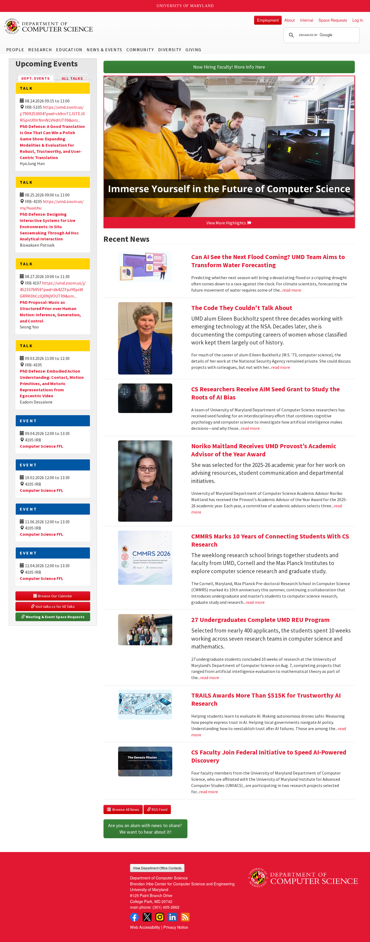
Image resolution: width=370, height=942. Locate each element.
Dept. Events (37, 78)
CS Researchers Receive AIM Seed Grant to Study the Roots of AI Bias (265, 393)
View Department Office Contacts (157, 868)
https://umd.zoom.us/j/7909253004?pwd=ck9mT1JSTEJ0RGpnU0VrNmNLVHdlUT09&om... (52, 113)
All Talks (72, 78)
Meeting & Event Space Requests (55, 616)
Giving (194, 49)
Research (40, 49)
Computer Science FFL (41, 446)
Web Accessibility (145, 927)
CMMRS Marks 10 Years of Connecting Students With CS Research (270, 540)
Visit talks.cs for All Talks (55, 606)
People (15, 49)
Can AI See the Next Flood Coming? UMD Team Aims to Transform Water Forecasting (268, 261)
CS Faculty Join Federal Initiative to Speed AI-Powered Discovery (268, 756)
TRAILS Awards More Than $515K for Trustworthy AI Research (266, 699)
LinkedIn (172, 917)
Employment (268, 20)
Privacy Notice (175, 927)
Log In (357, 20)
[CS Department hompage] (303, 875)
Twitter (147, 917)
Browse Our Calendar (54, 595)
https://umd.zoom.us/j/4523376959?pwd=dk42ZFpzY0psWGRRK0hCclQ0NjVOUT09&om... (53, 289)
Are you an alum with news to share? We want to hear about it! (145, 828)
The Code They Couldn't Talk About (241, 308)
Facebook (134, 917)
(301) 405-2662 (165, 907)
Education (69, 49)
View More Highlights (227, 222)
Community (140, 49)
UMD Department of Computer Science (48, 26)
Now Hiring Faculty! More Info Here (229, 67)
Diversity (169, 49)
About (289, 20)
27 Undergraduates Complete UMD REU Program (260, 619)
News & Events (104, 49)
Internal (306, 20)
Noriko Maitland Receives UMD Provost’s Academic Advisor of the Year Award (263, 450)
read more (291, 290)
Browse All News (125, 809)
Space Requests (333, 20)
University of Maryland (185, 6)
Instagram (159, 917)
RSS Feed (159, 809)
